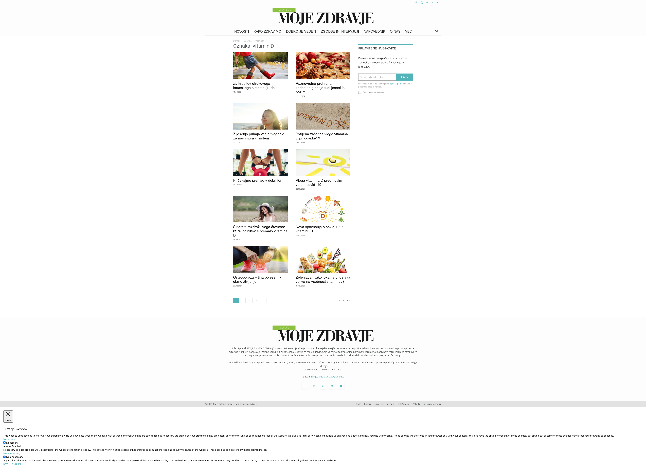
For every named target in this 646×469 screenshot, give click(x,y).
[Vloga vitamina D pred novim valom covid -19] (323, 162)
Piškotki (416, 404)
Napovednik (374, 31)
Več (408, 31)
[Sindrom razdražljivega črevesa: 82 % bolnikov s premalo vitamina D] (260, 209)
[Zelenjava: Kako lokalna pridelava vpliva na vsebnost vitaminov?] (323, 259)
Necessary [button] (9, 439)
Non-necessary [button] (11, 453)
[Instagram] (421, 2)
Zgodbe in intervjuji (340, 31)
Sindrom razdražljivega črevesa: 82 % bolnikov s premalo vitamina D (260, 231)
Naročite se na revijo (384, 404)
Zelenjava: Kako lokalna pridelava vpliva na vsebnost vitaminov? (323, 279)
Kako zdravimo (267, 31)
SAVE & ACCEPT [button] (12, 463)
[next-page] (263, 300)
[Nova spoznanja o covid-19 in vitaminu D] (323, 209)
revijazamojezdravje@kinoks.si (328, 376)
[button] (437, 31)
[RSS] (427, 2)
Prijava (404, 77)
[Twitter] (432, 2)
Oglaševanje (403, 404)
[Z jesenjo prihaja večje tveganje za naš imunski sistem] (260, 116)
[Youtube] (438, 2)
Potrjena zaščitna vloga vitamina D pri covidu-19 (322, 135)
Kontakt (367, 404)
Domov (236, 40)
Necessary (12, 442)
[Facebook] (416, 2)
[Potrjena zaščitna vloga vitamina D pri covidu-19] (323, 116)
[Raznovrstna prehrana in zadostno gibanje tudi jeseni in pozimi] (323, 65)
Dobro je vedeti (301, 31)
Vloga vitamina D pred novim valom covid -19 (319, 182)
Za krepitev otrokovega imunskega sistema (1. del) (255, 85)
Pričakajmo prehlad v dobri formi (259, 180)
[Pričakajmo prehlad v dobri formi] (260, 162)
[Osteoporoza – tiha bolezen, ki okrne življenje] (260, 259)
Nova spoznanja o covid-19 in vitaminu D (320, 228)
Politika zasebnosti (432, 404)
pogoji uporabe (397, 83)
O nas (395, 31)
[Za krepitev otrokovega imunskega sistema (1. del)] (260, 65)
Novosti (241, 31)
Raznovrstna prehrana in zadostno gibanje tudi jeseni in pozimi (320, 87)
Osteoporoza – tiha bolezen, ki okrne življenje (257, 279)
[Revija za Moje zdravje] (323, 16)
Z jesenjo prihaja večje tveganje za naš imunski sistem (258, 135)
